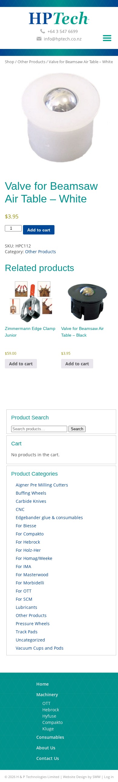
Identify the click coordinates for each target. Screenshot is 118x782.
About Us (45, 748)
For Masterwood (32, 574)
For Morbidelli (30, 583)
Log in (109, 776)
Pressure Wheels (33, 623)
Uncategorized (30, 640)
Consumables (50, 737)
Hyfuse (49, 716)
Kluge (48, 729)
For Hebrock (28, 542)
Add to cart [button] (21, 364)
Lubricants (26, 607)
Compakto (52, 722)
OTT (46, 703)
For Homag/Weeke (34, 558)
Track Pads (27, 632)
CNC (20, 509)
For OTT (23, 591)
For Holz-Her (28, 550)
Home (42, 684)
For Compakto (30, 534)
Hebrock (50, 710)
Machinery (47, 694)
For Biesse (26, 525)
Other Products (31, 61)
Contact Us (47, 758)
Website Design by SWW (81, 776)
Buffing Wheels (31, 493)
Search (77, 429)
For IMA (23, 566)
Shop (9, 61)
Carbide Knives (31, 501)
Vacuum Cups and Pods (40, 648)
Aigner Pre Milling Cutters (42, 485)
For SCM (24, 599)
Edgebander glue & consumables (49, 517)
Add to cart (38, 230)
